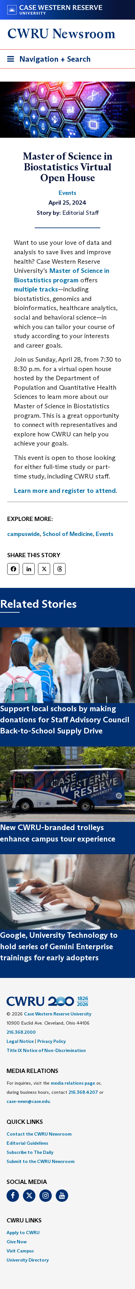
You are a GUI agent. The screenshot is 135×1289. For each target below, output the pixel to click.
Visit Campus (20, 1251)
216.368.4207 (83, 1092)
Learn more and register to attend (65, 491)
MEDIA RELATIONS (32, 1071)
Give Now (17, 1242)
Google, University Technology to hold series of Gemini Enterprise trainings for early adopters (59, 946)
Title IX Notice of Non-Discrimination (46, 1050)
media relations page (73, 1083)
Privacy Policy (51, 1041)
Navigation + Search (47, 61)
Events (104, 534)
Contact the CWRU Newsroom (39, 1134)
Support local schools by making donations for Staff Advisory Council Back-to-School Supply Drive (64, 720)
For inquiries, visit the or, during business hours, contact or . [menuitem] (55, 1092)
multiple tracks (36, 289)
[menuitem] (67, 1134)
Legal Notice (20, 1041)
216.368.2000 (21, 1032)
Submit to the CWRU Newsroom (41, 1161)
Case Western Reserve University (57, 1014)
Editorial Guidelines (27, 1143)
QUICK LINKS (25, 1122)
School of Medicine (68, 534)
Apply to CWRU (23, 1232)
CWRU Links (24, 1221)
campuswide (23, 534)
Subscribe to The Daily (30, 1152)
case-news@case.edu (28, 1101)
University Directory (28, 1260)
